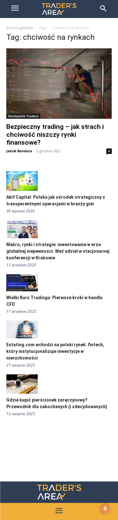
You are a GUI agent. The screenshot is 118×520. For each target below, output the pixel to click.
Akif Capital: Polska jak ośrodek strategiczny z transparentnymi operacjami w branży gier (55, 200)
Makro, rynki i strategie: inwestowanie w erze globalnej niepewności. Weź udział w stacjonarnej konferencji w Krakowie (58, 251)
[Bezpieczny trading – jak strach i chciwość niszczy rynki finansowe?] (59, 83)
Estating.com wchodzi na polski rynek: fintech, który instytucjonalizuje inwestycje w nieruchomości (55, 351)
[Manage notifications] (105, 509)
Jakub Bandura (19, 150)
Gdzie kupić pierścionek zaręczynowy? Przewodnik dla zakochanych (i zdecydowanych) (56, 403)
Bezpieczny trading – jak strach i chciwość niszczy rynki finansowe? (55, 134)
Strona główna (19, 27)
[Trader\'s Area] (59, 9)
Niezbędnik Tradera (23, 116)
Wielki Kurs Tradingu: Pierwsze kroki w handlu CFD (54, 301)
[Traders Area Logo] (59, 492)
